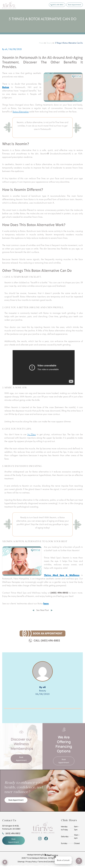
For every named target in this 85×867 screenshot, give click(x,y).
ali (44, 687)
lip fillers (31, 434)
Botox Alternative (21, 111)
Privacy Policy (31, 861)
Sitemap (21, 861)
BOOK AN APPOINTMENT (47, 633)
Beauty (42, 690)
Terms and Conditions (47, 861)
